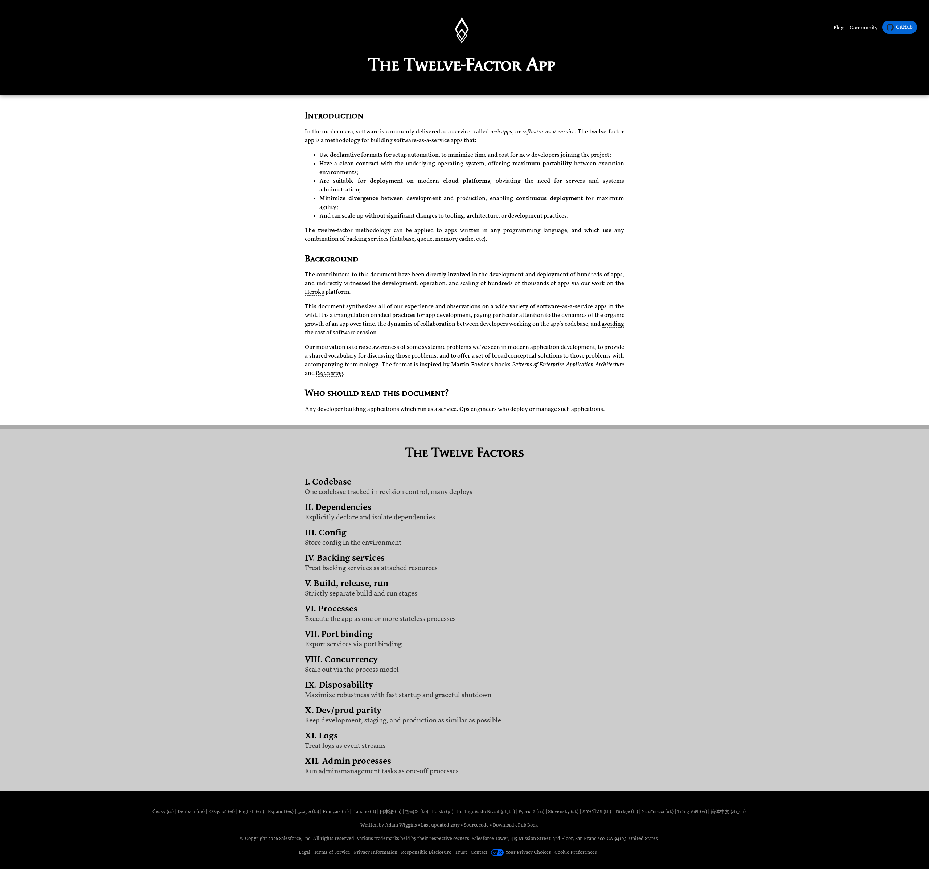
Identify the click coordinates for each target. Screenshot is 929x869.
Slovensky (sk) (563, 811)
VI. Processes (331, 609)
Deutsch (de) (191, 811)
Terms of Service (332, 852)
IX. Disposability (339, 685)
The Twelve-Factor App (461, 64)
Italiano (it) (364, 811)
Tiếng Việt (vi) (692, 811)
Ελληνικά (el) (221, 811)
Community (864, 27)
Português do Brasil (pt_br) (486, 811)
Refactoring (329, 373)
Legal (304, 852)
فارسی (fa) (308, 811)
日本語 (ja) (390, 811)
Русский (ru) (531, 811)
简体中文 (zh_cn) (728, 811)
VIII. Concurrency (341, 659)
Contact (479, 852)
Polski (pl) (442, 811)
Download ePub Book (515, 825)
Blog (839, 27)
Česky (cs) (163, 811)
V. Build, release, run (346, 583)
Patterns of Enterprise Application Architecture (568, 364)
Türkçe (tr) (626, 811)
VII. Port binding (339, 634)
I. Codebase (328, 482)
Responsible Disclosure (426, 852)
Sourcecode (476, 825)
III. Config (326, 533)
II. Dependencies (338, 507)
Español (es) (281, 811)
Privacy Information (375, 852)
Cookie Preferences (575, 852)
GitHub (904, 27)
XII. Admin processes (348, 761)
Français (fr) (336, 811)
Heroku (314, 292)
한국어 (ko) (416, 811)
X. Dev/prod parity (343, 710)
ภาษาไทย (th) (596, 811)
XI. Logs (321, 736)
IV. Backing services (345, 558)
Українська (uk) (658, 811)
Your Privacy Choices (528, 852)
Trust (461, 852)
